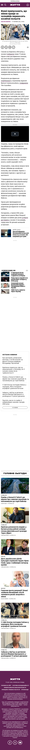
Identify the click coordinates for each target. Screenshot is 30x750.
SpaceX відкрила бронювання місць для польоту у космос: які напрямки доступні (21, 234)
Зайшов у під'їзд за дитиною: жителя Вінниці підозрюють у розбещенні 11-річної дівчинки (13, 394)
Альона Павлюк (6, 21)
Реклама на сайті (6, 685)
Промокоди (24, 689)
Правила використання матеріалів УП (15, 687)
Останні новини (9, 355)
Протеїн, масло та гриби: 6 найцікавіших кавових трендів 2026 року (13, 402)
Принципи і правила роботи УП (11, 689)
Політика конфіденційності (20, 685)
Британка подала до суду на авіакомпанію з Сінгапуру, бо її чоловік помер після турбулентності (13, 370)
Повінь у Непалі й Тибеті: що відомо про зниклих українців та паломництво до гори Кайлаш (14, 379)
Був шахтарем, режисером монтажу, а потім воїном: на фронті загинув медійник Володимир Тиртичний (12, 360)
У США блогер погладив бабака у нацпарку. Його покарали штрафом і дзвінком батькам (14, 386)
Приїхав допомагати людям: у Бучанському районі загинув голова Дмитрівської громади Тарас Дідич (14, 530)
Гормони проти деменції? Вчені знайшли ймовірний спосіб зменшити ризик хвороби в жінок (14, 593)
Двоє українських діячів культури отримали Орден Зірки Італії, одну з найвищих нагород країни (15, 562)
